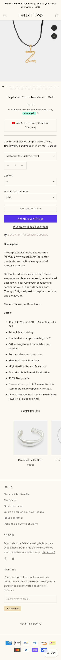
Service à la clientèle (17, 494)
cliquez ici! (48, 552)
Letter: (8, 175)
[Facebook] (5, 558)
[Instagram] (13, 558)
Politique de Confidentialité (21, 523)
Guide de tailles (13, 506)
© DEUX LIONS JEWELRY (30, 624)
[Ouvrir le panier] (56, 15)
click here (37, 354)
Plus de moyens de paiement (30, 226)
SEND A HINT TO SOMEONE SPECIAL (27, 235)
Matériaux (10, 500)
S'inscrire (13, 608)
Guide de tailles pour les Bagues (24, 512)
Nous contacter (13, 518)
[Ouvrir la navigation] (4, 15)
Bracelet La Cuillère (30, 460)
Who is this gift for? (16, 191)
